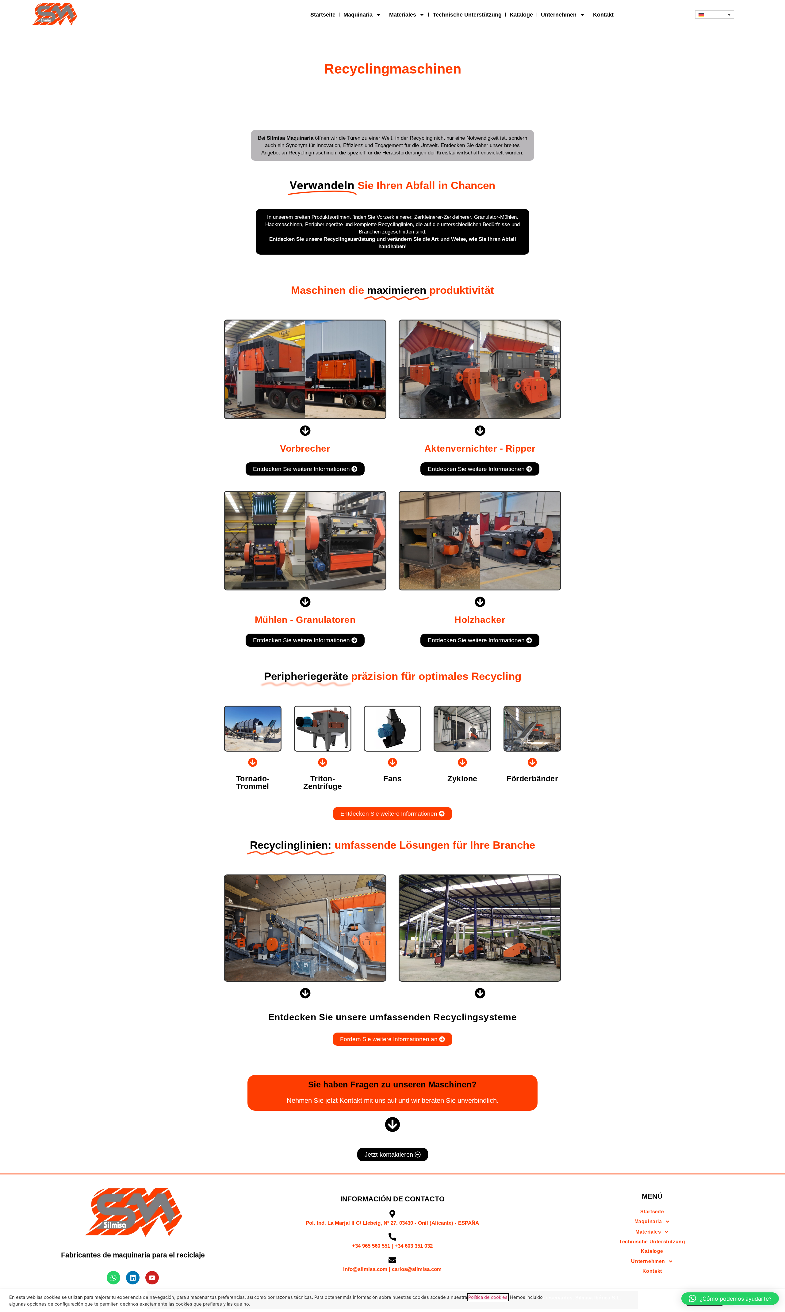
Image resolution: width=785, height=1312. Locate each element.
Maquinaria (358, 15)
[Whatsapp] (113, 1277)
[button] (714, 14)
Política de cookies (487, 1297)
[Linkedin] (133, 1277)
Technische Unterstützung (467, 15)
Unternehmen (558, 15)
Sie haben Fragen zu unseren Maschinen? (392, 1084)
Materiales (402, 15)
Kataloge (521, 15)
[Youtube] (152, 1277)
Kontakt (603, 15)
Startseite (322, 15)
